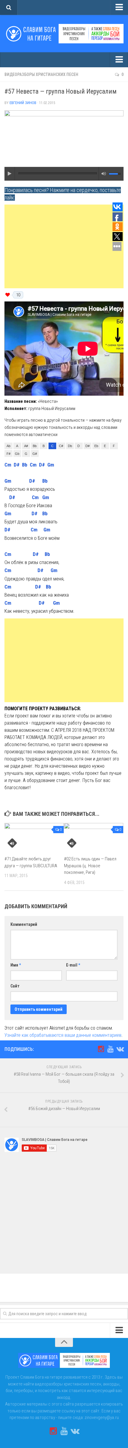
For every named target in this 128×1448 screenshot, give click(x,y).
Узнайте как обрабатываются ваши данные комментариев (62, 1035)
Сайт (15, 986)
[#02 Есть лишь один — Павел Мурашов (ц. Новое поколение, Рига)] (93, 837)
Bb (35, 446)
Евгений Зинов (23, 102)
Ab (8, 446)
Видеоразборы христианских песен (41, 74)
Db (70, 446)
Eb (96, 446)
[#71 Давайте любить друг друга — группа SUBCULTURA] (34, 837)
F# (8, 453)
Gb (17, 453)
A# (26, 446)
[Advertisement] (64, 246)
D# (87, 446)
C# (61, 446)
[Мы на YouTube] (110, 1049)
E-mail (73, 965)
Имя (15, 965)
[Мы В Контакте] (120, 1049)
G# (34, 453)
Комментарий (23, 924)
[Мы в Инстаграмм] (100, 1049)
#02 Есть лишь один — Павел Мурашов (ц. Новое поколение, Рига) (90, 865)
